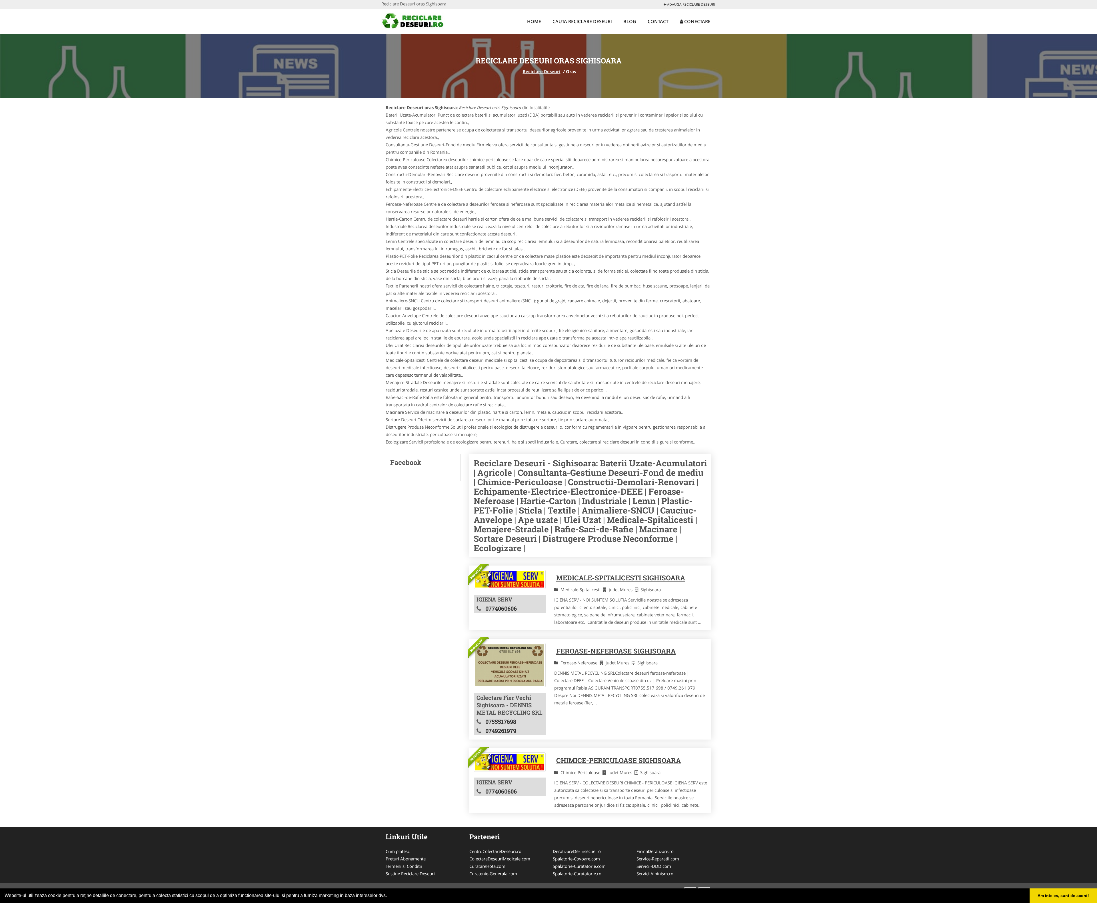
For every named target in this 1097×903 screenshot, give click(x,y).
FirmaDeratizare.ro (655, 851)
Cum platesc (398, 851)
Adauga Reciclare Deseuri (690, 4)
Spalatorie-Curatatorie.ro (577, 873)
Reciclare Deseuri (541, 71)
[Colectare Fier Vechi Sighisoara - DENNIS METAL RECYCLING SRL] (510, 665)
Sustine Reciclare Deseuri (410, 873)
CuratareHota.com (487, 866)
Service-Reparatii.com (657, 859)
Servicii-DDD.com (653, 866)
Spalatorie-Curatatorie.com (579, 866)
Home (534, 21)
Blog (629, 21)
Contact (658, 21)
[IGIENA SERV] (510, 579)
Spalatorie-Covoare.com (576, 859)
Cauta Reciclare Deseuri (582, 21)
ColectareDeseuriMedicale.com (499, 859)
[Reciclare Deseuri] (419, 20)
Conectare (696, 21)
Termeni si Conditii (404, 866)
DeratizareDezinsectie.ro (577, 851)
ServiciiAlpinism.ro (654, 873)
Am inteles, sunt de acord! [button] (1063, 895)
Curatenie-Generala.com (493, 873)
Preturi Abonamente (406, 859)
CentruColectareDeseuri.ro (495, 851)
